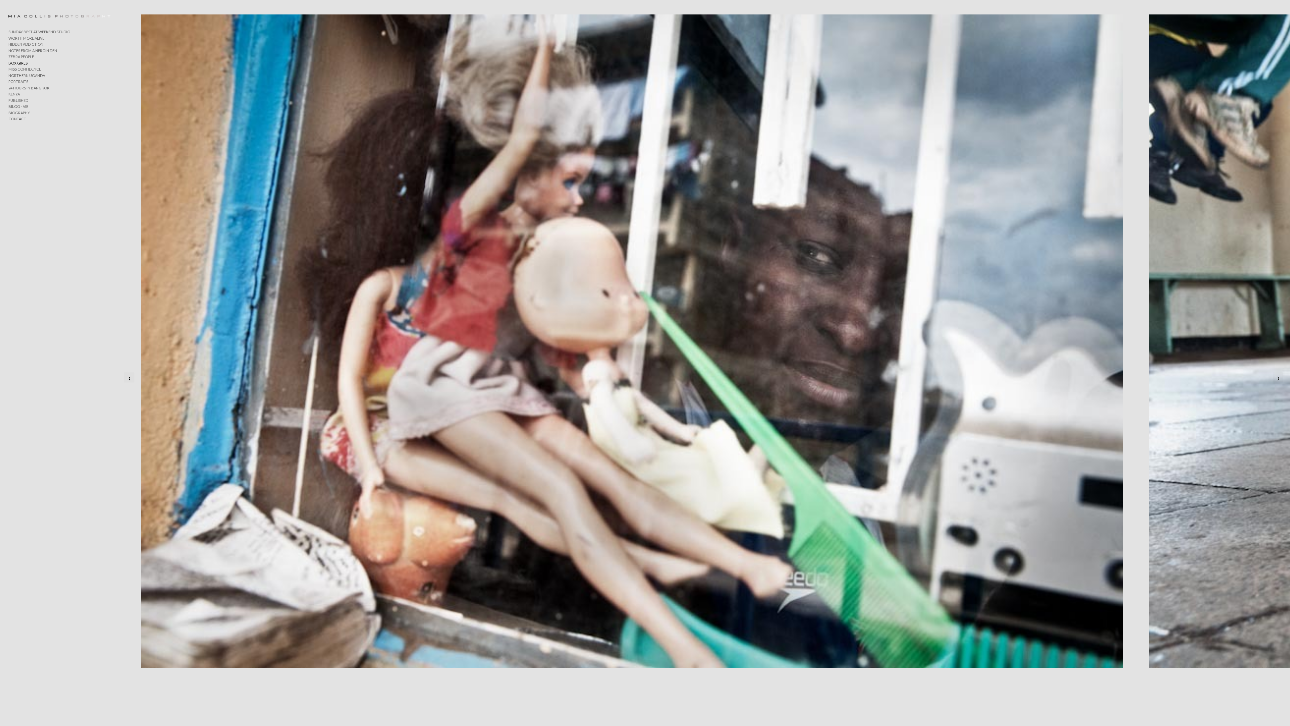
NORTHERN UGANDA (26, 75)
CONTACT (17, 119)
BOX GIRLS (18, 63)
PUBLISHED (18, 100)
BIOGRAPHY (19, 113)
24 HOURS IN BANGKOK (28, 88)
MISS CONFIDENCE (24, 69)
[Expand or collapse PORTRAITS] (33, 82)
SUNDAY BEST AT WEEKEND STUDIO (39, 32)
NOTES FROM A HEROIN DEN (32, 50)
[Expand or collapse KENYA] (24, 94)
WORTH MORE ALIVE (26, 38)
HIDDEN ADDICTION (25, 44)
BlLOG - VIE (18, 106)
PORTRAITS (18, 81)
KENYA (14, 94)
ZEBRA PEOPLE (21, 56)
